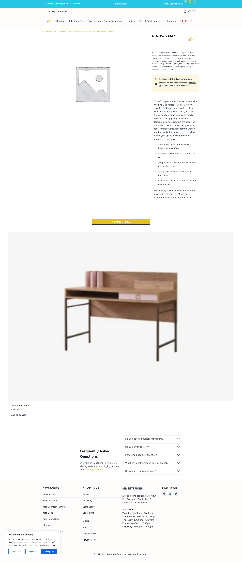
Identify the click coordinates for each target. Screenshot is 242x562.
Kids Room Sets (76, 21)
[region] (32, 543)
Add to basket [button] (18, 415)
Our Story (87, 534)
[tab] (121, 222)
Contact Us (88, 546)
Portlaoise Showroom (173, 4)
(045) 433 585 (121, 4)
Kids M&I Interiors (94, 469)
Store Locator (89, 540)
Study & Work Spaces (149, 21)
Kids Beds (48, 546)
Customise (16, 551)
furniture (169, 455)
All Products (60, 21)
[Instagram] (170, 527)
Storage (170, 21)
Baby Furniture (94, 21)
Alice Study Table (20, 405)
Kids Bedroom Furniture (55, 540)
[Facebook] (164, 527)
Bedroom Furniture (113, 21)
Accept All (49, 551)
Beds (130, 21)
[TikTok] (176, 527)
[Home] (43, 31)
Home (86, 528)
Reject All (33, 551)
